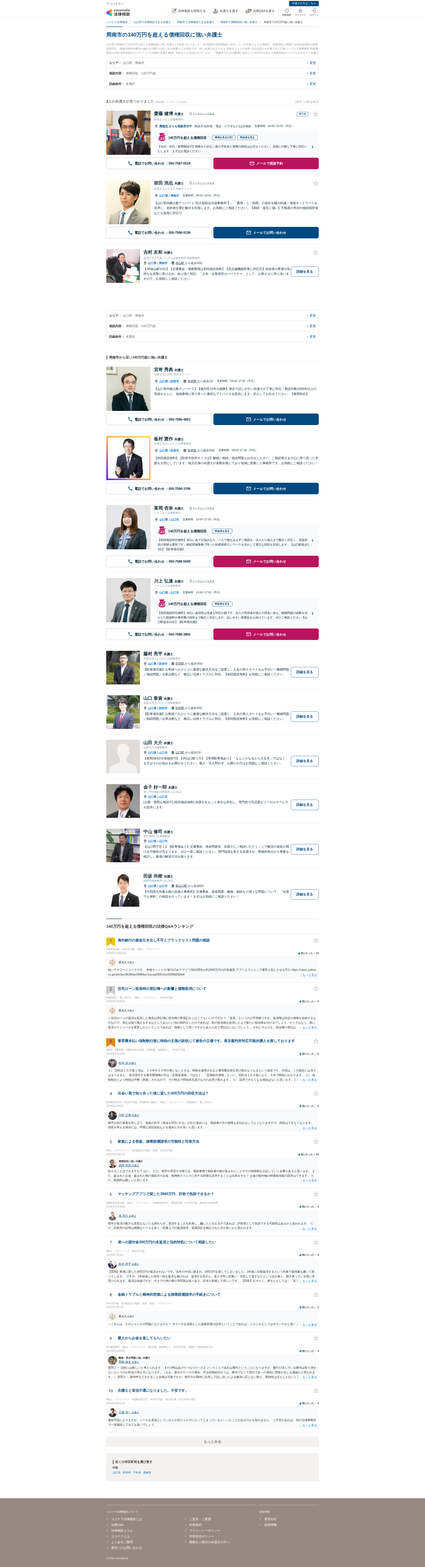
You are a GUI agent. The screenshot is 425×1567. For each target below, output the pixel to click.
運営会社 (270, 1519)
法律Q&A (117, 1525)
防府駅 (192, 381)
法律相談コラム (122, 1530)
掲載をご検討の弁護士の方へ (209, 1542)
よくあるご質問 (122, 1542)
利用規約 (195, 1525)
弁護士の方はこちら (304, 3)
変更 (313, 63)
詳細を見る (304, 271)
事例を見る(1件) (224, 137)
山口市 (174, 519)
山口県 (163, 195)
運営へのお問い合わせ (126, 1548)
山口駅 (180, 752)
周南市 (164, 126)
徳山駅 (180, 263)
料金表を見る (247, 137)
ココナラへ (116, 3)
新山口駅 (182, 885)
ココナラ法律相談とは (126, 1519)
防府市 (174, 381)
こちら (183, 102)
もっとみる (212, 1441)
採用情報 (270, 1525)
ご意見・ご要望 (200, 1519)
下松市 (137, 1472)
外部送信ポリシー (201, 1536)
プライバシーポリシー (204, 1530)
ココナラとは (120, 1536)
